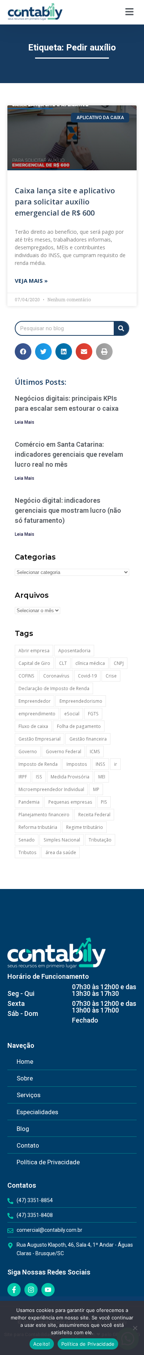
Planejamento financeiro (43, 814)
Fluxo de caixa (33, 726)
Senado (26, 840)
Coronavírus (56, 676)
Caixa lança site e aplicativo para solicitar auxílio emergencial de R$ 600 (65, 202)
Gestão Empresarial (39, 739)
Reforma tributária (37, 827)
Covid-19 (87, 676)
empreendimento (36, 714)
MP (96, 789)
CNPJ (119, 663)
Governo (27, 751)
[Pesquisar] (121, 328)
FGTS (93, 714)
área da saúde (60, 852)
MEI (101, 777)
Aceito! (41, 1344)
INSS (100, 764)
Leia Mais (24, 422)
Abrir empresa (33, 650)
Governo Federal (63, 751)
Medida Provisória (70, 777)
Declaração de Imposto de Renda (53, 688)
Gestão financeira (88, 739)
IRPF (22, 777)
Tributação (100, 840)
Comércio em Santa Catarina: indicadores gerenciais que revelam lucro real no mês (69, 454)
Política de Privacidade (88, 1344)
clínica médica (90, 663)
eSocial (71, 714)
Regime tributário (84, 827)
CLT (63, 663)
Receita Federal (94, 814)
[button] (129, 12)
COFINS (26, 676)
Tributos (27, 852)
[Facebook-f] (14, 1289)
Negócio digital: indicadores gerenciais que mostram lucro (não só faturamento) (68, 510)
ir (115, 764)
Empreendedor (34, 701)
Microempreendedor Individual (51, 789)
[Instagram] (31, 1289)
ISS (39, 777)
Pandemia (29, 802)
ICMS (95, 751)
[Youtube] (48, 1289)
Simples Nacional (62, 840)
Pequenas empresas (70, 802)
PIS (104, 802)
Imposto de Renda (38, 764)
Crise (111, 676)
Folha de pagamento (79, 726)
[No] (134, 1328)
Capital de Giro (34, 663)
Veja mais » (31, 280)
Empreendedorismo (80, 701)
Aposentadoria (74, 650)
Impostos (76, 764)
